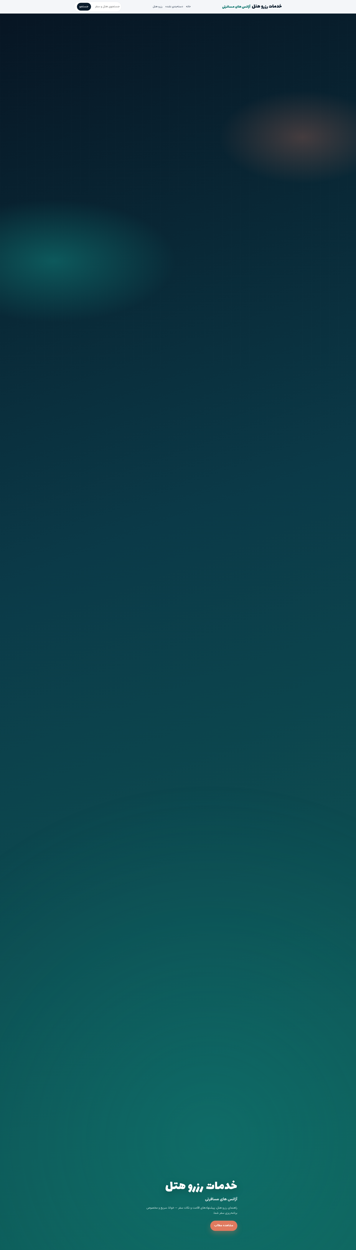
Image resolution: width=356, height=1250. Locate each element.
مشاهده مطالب (223, 1225)
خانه (188, 6)
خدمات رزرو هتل (252, 6)
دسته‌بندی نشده (174, 6)
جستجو (83, 6)
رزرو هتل (157, 6)
